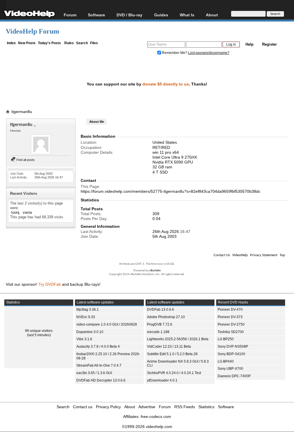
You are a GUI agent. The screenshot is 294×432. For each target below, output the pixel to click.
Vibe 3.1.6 (84, 339)
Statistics (206, 406)
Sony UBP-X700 (230, 369)
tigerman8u (21, 111)
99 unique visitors (39, 331)
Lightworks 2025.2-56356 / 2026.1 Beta (177, 339)
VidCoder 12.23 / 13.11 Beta (169, 347)
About (129, 406)
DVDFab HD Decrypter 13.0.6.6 (100, 380)
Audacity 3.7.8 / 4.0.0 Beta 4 (98, 347)
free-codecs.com (156, 416)
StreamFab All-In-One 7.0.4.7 (98, 365)
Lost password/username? (208, 53)
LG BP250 (226, 339)
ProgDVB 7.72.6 (159, 324)
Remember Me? (174, 53)
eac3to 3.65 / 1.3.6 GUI (94, 373)
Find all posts (25, 159)
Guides (161, 14)
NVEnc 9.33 (85, 317)
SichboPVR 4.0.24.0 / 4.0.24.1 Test (174, 373)
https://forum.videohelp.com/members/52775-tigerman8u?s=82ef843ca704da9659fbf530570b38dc (170, 191)
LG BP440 (226, 361)
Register (269, 44)
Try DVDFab (49, 284)
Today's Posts (49, 43)
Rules (69, 43)
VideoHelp (240, 255)
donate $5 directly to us (165, 84)
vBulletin (155, 270)
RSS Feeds (184, 406)
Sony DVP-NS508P (233, 347)
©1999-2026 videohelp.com (147, 426)
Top (282, 255)
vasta (27, 212)
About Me (96, 121)
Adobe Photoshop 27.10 (166, 317)
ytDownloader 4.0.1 (162, 380)
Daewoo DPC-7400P (234, 376)
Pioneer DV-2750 (231, 324)
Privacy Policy (108, 406)
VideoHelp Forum (32, 31)
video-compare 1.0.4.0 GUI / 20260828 (106, 324)
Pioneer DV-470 (230, 310)
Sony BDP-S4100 (231, 354)
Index (11, 43)
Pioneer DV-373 (230, 317)
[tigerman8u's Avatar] (41, 145)
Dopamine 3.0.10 (89, 332)
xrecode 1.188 (158, 332)
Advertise (146, 406)
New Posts (27, 43)
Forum (70, 14)
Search (82, 43)
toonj (15, 212)
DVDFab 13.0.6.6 (160, 310)
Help (249, 44)
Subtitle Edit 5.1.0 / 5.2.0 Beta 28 (172, 354)
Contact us (82, 406)
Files (94, 43)
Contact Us (222, 255)
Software (96, 14)
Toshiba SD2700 (231, 332)
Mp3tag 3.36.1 (87, 310)
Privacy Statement (263, 255)
